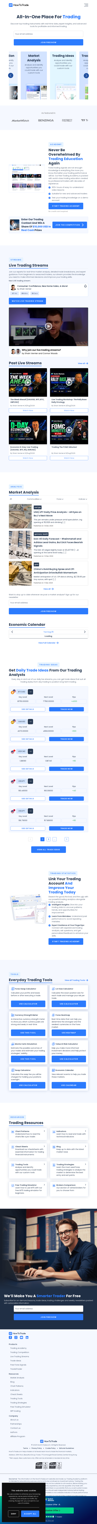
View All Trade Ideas (48, 849)
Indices (82, 499)
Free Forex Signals (18, 1365)
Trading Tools (16, 1398)
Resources (14, 1374)
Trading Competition (19, 1352)
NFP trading (15, 1411)
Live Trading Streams (19, 1356)
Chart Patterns (16, 1386)
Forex (59, 499)
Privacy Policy (37, 1448)
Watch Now (28, 410)
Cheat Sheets (16, 1394)
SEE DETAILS (28, 709)
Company (13, 1416)
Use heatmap (69, 1032)
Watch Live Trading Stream (27, 301)
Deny (13, 1514)
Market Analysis (17, 1377)
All (11, 499)
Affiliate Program (17, 1436)
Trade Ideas (15, 1360)
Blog (12, 1382)
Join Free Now (48, 42)
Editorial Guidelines (66, 1448)
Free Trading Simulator (20, 1407)
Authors (13, 1432)
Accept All (30, 1514)
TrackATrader (16, 1369)
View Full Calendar (46, 643)
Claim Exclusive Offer (47, 1510)
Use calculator (28, 1004)
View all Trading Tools (75, 980)
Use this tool (28, 1032)
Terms (25, 1448)
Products (13, 1344)
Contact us (15, 1428)
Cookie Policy (50, 1448)
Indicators (14, 1390)
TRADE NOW (66, 709)
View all (81, 363)
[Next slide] (84, 75)
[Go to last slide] (12, 75)
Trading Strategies (18, 1402)
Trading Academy (18, 1348)
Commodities (33, 499)
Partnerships (16, 1424)
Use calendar (69, 1085)
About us (14, 1419)
